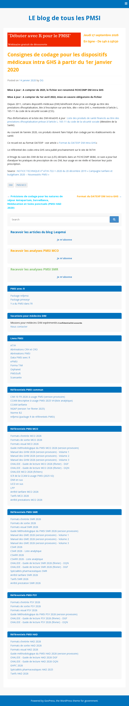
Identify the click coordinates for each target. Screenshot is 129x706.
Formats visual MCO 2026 (24, 443)
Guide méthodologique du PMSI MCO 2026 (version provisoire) (44, 448)
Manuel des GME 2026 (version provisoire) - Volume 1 (39, 535)
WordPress (66, 700)
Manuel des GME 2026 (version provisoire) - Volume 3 (39, 543)
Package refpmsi (19, 295)
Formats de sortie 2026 (23, 523)
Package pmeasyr (20, 299)
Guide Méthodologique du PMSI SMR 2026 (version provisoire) (44, 531)
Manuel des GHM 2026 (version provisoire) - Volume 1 (39, 452)
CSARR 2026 (17, 555)
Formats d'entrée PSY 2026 (25, 602)
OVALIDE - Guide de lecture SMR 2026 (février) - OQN (39, 563)
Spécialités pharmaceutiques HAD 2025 (31, 669)
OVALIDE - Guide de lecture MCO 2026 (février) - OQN (39, 467)
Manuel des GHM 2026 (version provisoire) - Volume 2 (39, 455)
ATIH (13, 345)
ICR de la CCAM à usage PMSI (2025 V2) (32, 475)
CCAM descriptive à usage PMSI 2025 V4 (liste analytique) (41, 400)
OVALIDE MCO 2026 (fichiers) (26, 471)
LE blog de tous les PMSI (65, 18)
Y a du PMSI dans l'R (21, 303)
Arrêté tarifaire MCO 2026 (24, 491)
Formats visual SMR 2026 (24, 527)
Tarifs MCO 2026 (19, 495)
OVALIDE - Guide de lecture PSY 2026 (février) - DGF (38, 618)
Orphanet (15, 369)
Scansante (16, 377)
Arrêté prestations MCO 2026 (26, 499)
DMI (11, 185)
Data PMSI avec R (20, 357)
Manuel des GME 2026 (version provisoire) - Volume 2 (39, 539)
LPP (12, 487)
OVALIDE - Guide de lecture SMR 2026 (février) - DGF (39, 567)
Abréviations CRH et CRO (24, 349)
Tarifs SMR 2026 (19, 579)
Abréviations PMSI (20, 353)
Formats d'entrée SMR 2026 (25, 519)
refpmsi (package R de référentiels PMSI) (32, 416)
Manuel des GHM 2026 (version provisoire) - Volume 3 (39, 459)
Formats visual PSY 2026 (23, 610)
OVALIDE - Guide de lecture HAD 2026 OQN (34, 661)
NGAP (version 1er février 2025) (27, 408)
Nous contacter (18, 326)
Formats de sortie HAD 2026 (26, 645)
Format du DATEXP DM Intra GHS (77, 142)
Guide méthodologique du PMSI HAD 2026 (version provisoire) (44, 653)
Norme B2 (16, 412)
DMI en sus (16, 479)
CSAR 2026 (16, 547)
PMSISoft (15, 373)
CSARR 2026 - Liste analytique (26, 559)
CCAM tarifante (18, 404)
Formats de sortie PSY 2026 (25, 606)
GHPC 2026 (16, 665)
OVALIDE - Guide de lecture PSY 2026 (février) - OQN (39, 622)
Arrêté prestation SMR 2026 (25, 583)
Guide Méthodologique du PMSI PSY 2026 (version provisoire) (43, 614)
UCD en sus (16, 483)
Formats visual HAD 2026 (24, 649)
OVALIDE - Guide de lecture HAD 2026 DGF (33, 657)
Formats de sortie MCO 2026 (26, 439)
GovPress (49, 700)
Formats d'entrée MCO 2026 (25, 435)
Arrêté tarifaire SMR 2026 (24, 575)
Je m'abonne (64, 239)
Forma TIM (16, 365)
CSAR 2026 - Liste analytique (25, 551)
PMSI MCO (21, 185)
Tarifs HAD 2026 (19, 673)
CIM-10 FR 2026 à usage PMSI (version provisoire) (37, 396)
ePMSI (13, 361)
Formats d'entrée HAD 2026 (25, 641)
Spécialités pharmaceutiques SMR (28, 571)
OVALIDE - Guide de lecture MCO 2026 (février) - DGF (39, 463)
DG (41, 80)
